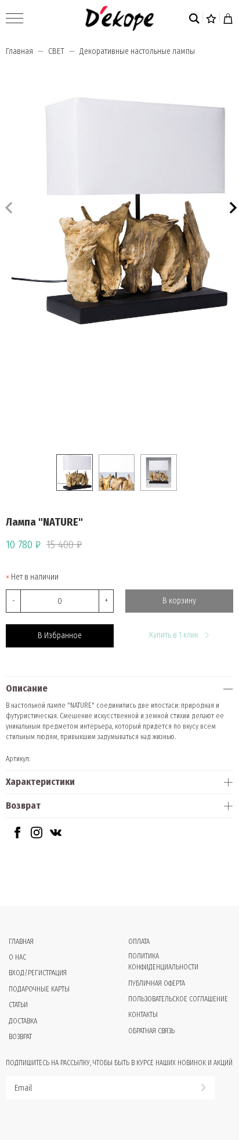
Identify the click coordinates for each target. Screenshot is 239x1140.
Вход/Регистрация (38, 973)
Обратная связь (151, 1031)
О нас (17, 957)
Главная (19, 51)
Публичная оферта (156, 983)
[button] (231, 206)
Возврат (23, 805)
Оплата (139, 942)
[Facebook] (17, 836)
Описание (27, 688)
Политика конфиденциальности (163, 961)
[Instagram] (36, 836)
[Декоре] (119, 18)
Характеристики (40, 781)
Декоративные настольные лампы (137, 51)
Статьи (18, 1005)
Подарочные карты (39, 989)
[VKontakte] (55, 836)
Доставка (23, 1021)
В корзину (179, 601)
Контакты (143, 1015)
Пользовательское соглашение (178, 999)
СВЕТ (56, 51)
